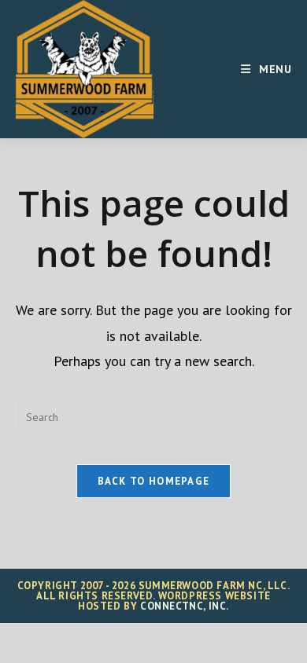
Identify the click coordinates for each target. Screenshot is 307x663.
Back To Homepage (154, 481)
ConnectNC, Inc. (184, 606)
